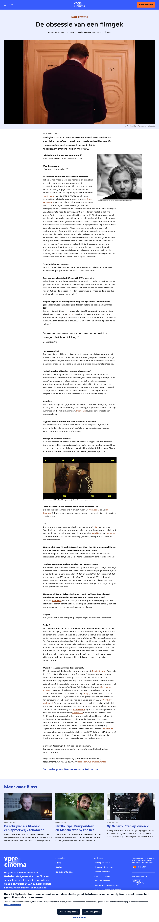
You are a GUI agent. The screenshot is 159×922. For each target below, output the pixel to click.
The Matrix (111, 533)
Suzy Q (87, 693)
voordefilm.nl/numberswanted (91, 762)
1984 (96, 527)
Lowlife (95, 533)
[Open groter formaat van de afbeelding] (119, 176)
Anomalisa (108, 729)
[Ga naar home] (79, 4)
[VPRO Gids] (138, 882)
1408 (71, 314)
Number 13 (94, 510)
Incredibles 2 (79, 709)
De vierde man (99, 671)
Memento (81, 411)
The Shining (48, 196)
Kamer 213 (77, 712)
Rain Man (56, 600)
